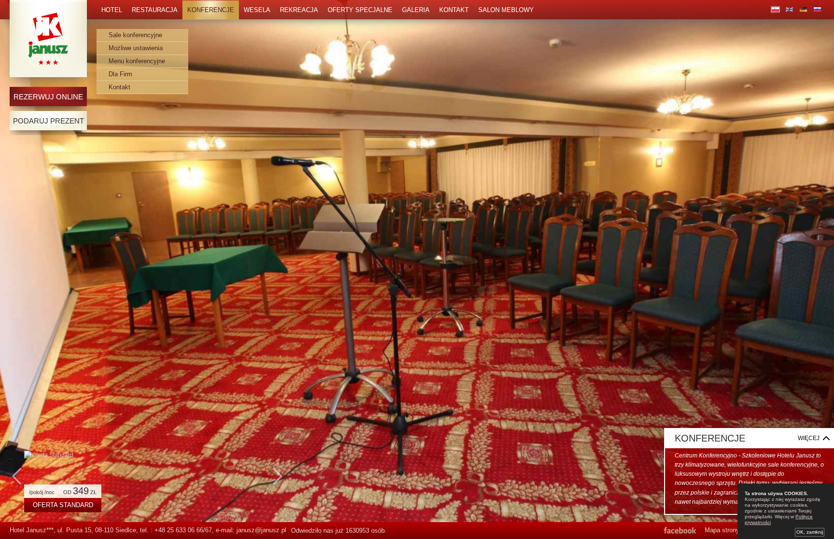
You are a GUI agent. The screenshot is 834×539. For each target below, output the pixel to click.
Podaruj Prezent (48, 121)
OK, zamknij (809, 532)
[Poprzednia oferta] (17, 481)
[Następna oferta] (277, 481)
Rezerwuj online (48, 97)
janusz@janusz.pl (261, 530)
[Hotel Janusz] (48, 38)
